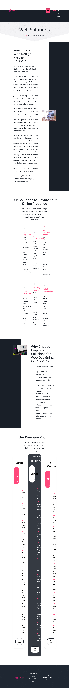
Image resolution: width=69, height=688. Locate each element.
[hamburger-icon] (48, 10)
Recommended (38, 456)
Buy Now (19, 641)
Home (26, 35)
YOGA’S (33, 681)
